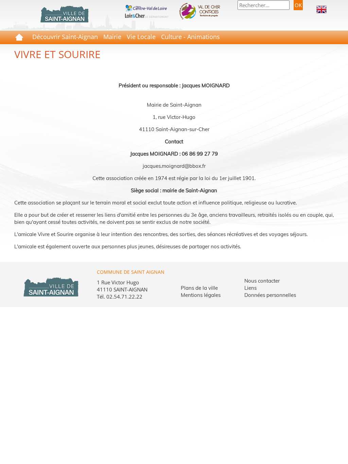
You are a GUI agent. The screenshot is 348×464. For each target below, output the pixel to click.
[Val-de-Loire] (146, 7)
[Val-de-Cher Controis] (201, 10)
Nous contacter (262, 281)
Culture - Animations (190, 37)
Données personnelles (270, 295)
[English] (321, 8)
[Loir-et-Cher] (146, 15)
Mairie (112, 37)
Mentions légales (201, 295)
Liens (250, 288)
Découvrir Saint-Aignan (65, 37)
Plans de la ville (199, 288)
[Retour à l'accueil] (64, 14)
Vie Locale (141, 37)
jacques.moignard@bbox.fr (174, 166)
